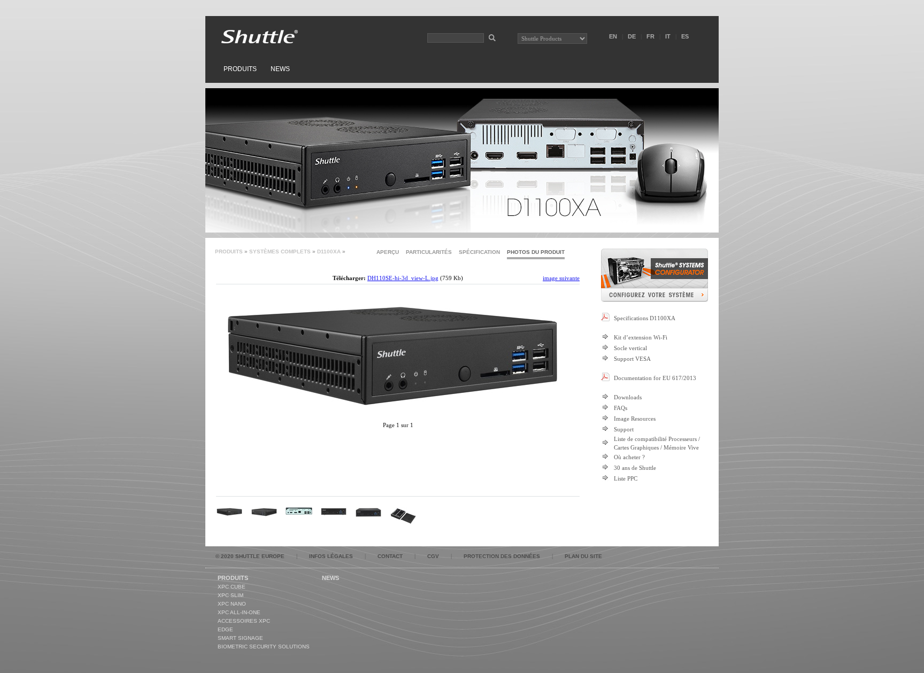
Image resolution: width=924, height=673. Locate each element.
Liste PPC (625, 478)
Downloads (628, 397)
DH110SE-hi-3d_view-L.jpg (402, 278)
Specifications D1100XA (644, 318)
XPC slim (230, 595)
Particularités (429, 252)
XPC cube (231, 587)
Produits (240, 69)
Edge (225, 629)
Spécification (479, 252)
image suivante (561, 278)
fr (650, 36)
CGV (433, 556)
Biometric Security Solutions (264, 646)
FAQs (620, 408)
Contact (390, 556)
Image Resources (635, 418)
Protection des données (502, 556)
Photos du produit (536, 252)
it (668, 36)
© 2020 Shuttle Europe (249, 556)
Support (624, 429)
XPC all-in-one (239, 612)
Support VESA (632, 358)
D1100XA (329, 251)
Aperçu (387, 252)
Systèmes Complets (280, 251)
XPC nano (232, 604)
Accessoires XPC (244, 621)
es (685, 36)
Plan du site (583, 556)
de (632, 36)
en (613, 36)
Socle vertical (630, 348)
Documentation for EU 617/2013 (655, 378)
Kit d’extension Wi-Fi (640, 337)
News (280, 69)
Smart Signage (240, 638)
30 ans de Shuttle (635, 468)
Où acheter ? (629, 457)
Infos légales (331, 556)
